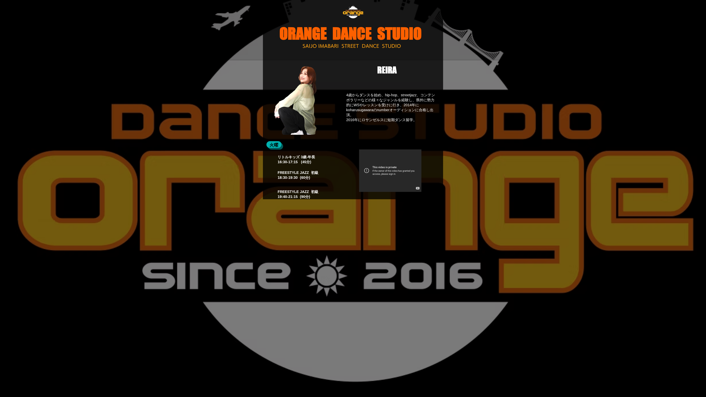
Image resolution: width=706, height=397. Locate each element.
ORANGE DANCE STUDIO (350, 33)
